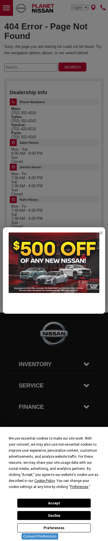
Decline (54, 516)
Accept (54, 503)
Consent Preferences (39, 536)
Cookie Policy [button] (44, 481)
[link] (100, 233)
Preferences (54, 528)
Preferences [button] (79, 487)
